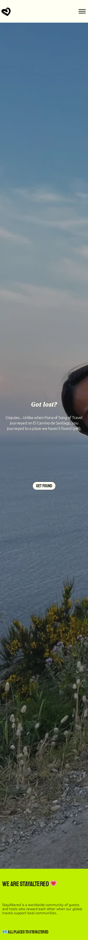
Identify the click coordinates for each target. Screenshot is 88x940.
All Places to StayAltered (27, 932)
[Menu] (82, 11)
